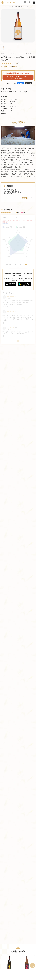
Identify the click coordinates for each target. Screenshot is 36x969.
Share (21, 83)
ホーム (2, 7)
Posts (29, 83)
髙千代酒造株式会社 (6, 66)
